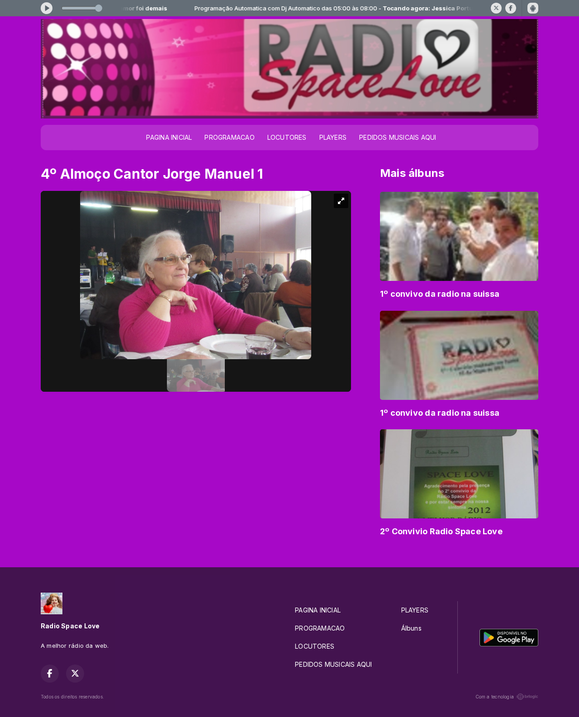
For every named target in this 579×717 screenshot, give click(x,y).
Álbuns (411, 628)
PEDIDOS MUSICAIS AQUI (397, 137)
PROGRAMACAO (229, 137)
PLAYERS (332, 137)
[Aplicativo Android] (532, 8)
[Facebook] (510, 8)
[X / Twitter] (496, 8)
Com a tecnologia (494, 696)
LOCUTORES (287, 137)
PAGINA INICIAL (169, 137)
